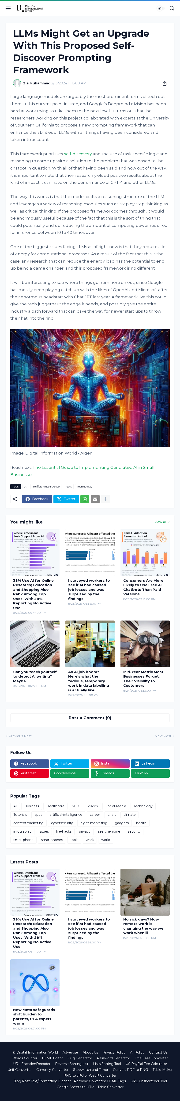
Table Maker (162, 1070)
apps (38, 814)
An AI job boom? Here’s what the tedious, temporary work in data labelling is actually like (88, 681)
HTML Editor (52, 1058)
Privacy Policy (114, 1052)
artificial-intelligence (46, 486)
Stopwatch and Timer (90, 1070)
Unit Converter (20, 1070)
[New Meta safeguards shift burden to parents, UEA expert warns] (35, 982)
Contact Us (158, 1052)
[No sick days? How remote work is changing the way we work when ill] (145, 892)
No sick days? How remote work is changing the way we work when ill (143, 926)
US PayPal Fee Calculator (146, 1064)
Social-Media (115, 806)
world (105, 840)
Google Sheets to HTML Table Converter (90, 1087)
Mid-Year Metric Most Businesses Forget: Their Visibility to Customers (143, 679)
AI (25, 486)
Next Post (163, 736)
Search (92, 806)
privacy (84, 831)
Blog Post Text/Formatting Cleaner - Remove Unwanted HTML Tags (69, 1081)
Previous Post (20, 736)
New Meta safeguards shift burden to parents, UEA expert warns (34, 1016)
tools (74, 840)
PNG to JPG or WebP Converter (90, 1075)
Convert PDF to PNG (130, 1070)
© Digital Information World (35, 1052)
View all (160, 522)
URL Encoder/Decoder (31, 1064)
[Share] (163, 83)
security (134, 831)
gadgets (122, 823)
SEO (75, 806)
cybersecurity (62, 823)
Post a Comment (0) (90, 717)
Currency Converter (52, 1070)
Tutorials (20, 814)
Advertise (70, 1052)
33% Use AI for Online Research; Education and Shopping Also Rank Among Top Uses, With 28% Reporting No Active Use (33, 594)
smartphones (52, 840)
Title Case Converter (151, 1058)
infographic (22, 831)
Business (31, 806)
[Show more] (105, 499)
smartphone (23, 840)
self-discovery (78, 154)
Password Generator (113, 1058)
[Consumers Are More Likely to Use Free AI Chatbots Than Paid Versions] (145, 552)
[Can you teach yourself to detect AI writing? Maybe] (35, 644)
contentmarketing (28, 823)
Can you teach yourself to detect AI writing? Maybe (35, 676)
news (68, 486)
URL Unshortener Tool (149, 1081)
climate (130, 814)
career (95, 814)
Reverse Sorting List (71, 1064)
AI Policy (137, 1052)
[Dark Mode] (161, 8)
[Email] (95, 499)
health (141, 823)
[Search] (172, 8)
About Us (90, 1052)
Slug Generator (80, 1058)
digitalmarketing (93, 823)
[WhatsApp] (84, 499)
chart (112, 814)
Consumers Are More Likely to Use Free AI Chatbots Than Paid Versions (143, 587)
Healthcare (55, 806)
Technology (84, 486)
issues (44, 831)
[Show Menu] (8, 8)
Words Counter (24, 1058)
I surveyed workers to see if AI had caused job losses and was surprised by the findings (89, 589)
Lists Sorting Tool (107, 1064)
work (90, 840)
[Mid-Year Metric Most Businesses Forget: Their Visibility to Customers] (145, 644)
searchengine (109, 831)
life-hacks (63, 831)
